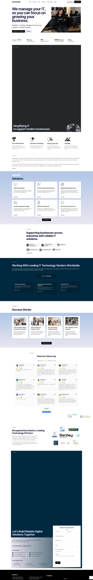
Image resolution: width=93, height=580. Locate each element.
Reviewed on (14, 39)
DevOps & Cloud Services (34, 578)
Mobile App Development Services (35, 577)
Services (34, 1)
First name (57, 531)
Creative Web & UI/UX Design (18, 578)
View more (18, 290)
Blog (39, 1)
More (55, 1)
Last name (69, 531)
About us (65, 578)
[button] (23, 291)
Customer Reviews (87, 417)
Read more (39, 375)
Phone (56, 545)
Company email (58, 540)
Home (30, 1)
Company (43, 1)
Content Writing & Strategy (17, 577)
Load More (47, 408)
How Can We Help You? (59, 549)
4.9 (83, 416)
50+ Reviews (19, 40)
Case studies (49, 1)
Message (56, 554)
